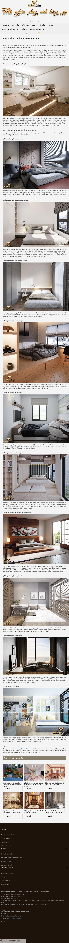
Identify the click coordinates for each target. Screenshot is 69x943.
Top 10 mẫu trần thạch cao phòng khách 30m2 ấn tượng (12, 812)
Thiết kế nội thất (7, 868)
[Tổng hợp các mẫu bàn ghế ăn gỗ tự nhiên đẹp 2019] (55, 772)
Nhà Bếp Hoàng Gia (26, 749)
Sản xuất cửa (5, 884)
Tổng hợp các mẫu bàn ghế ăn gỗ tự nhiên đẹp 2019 (55, 784)
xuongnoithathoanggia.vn (14, 918)
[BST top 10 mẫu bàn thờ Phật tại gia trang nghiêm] (34, 800)
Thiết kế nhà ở (5, 880)
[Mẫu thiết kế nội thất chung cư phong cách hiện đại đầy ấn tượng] (34, 772)
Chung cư (4, 877)
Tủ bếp (3, 829)
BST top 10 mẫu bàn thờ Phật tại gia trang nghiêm (33, 812)
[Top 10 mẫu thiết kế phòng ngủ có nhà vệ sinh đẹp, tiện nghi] (55, 800)
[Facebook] (30, 21)
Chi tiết (7, 788)
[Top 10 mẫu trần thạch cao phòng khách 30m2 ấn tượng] (13, 800)
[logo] (34, 3)
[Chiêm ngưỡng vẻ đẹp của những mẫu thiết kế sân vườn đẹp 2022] (13, 772)
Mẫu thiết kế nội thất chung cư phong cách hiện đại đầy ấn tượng (33, 784)
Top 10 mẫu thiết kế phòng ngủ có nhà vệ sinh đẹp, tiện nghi (55, 812)
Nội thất (4, 848)
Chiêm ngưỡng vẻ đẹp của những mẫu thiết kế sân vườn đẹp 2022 (12, 784)
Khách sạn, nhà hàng (7, 873)
